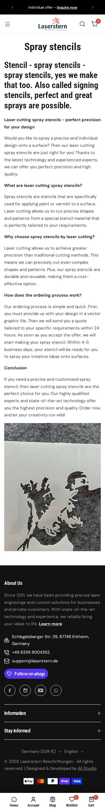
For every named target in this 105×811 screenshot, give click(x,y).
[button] (12, 7)
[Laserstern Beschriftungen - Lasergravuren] (52, 24)
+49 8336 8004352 (31, 652)
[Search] (82, 24)
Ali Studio (87, 768)
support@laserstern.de (35, 661)
